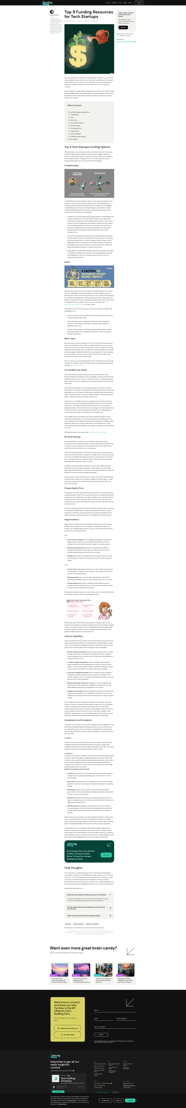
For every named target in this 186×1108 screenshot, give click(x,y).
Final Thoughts (73, 139)
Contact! (139, 2)
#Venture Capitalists (92, 924)
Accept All (130, 1100)
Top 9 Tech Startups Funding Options (79, 112)
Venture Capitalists (76, 134)
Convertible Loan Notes (77, 123)
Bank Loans (74, 120)
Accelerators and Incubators (78, 136)
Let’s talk (123, 27)
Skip (83, 304)
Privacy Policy (122, 1041)
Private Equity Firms (76, 128)
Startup (79, 21)
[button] (89, 895)
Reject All (118, 1100)
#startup (68, 924)
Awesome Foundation (74, 304)
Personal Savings (75, 125)
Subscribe (59, 1091)
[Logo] (55, 1056)
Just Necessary (105, 1100)
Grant (72, 117)
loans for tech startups (77, 365)
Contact (125, 1083)
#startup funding (78, 924)
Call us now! (106, 855)
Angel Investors (75, 131)
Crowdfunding (74, 114)
